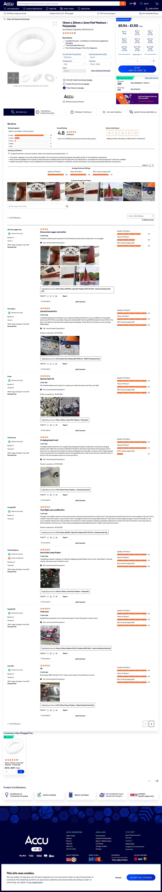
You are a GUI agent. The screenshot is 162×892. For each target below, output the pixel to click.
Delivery (69, 838)
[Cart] (156, 3)
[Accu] (8, 4)
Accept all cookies (141, 877)
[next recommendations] (156, 781)
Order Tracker (70, 835)
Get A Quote (135, 89)
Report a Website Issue (103, 841)
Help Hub (69, 843)
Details (89, 80)
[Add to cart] (21, 771)
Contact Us (129, 849)
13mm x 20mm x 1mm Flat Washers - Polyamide (14, 764)
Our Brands (99, 843)
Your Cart (128, 838)
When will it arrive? (151, 78)
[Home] (36, 840)
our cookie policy (36, 882)
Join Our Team (71, 849)
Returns (69, 841)
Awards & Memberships (103, 838)
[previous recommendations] (149, 781)
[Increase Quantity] (121, 61)
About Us (69, 846)
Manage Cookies (101, 846)
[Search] (123, 3)
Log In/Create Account (133, 835)
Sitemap (98, 849)
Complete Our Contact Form (134, 846)
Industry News (100, 835)
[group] (31, 46)
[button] (54, 23)
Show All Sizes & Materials (18, 19)
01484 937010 (153, 9)
